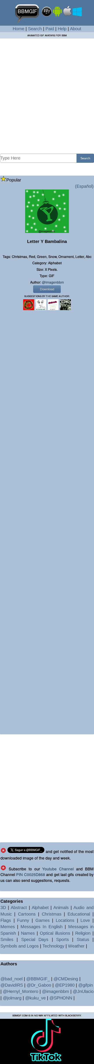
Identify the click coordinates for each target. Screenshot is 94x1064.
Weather (76, 946)
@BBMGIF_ (38, 978)
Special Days (34, 939)
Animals (61, 907)
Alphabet (40, 907)
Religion (83, 933)
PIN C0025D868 (30, 874)
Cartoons (27, 914)
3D (3, 907)
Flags (5, 920)
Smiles (6, 939)
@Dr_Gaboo (39, 985)
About (75, 28)
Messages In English (42, 926)
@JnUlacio (83, 991)
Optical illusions (55, 933)
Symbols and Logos (19, 946)
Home (18, 28)
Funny (23, 920)
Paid (49, 28)
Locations (65, 920)
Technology (53, 946)
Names (28, 933)
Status (83, 939)
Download (47, 289)
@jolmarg (12, 998)
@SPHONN (60, 998)
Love (85, 920)
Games (42, 920)
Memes (7, 926)
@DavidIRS (11, 985)
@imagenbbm (53, 282)
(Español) (84, 186)
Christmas (51, 914)
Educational (79, 914)
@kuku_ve (35, 998)
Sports (62, 939)
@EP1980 (65, 985)
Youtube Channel (58, 868)
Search (35, 28)
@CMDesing (66, 978)
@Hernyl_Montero (20, 991)
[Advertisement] (47, 96)
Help (62, 28)
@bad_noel (11, 978)
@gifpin (85, 985)
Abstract (19, 907)
